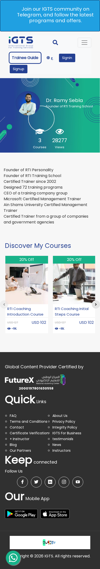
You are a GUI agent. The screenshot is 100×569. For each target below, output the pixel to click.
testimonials (62, 438)
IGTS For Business (66, 433)
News (56, 444)
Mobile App (27, 498)
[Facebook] (22, 482)
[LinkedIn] (50, 482)
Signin (67, 57)
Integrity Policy (64, 427)
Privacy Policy (63, 421)
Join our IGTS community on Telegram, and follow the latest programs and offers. (55, 15)
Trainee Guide (25, 57)
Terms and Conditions (28, 421)
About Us (59, 415)
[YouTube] (77, 482)
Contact (17, 427)
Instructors (61, 450)
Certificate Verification (29, 433)
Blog (13, 444)
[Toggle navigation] (84, 42)
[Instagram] (63, 482)
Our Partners (20, 450)
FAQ (13, 415)
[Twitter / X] (36, 482)
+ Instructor (19, 438)
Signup (18, 69)
